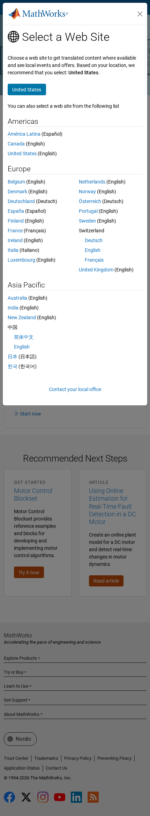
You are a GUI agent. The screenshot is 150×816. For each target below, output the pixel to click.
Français (94, 260)
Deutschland (21, 201)
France (15, 230)
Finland (16, 221)
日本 (12, 356)
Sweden (87, 221)
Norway (87, 191)
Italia (13, 250)
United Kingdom (96, 269)
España (16, 211)
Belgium (16, 182)
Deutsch (94, 240)
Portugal (88, 211)
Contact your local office (75, 389)
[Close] (140, 14)
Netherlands (92, 182)
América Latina (24, 134)
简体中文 (23, 337)
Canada (16, 144)
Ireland (15, 240)
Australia (17, 298)
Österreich (90, 201)
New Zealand (22, 317)
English (92, 250)
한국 (12, 366)
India (13, 307)
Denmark (17, 191)
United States (22, 153)
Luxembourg (21, 260)
